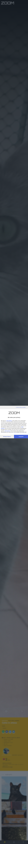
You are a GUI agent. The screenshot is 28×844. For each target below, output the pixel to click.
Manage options (7, 436)
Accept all (21, 436)
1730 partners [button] (9, 420)
